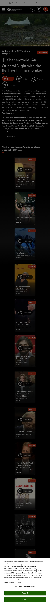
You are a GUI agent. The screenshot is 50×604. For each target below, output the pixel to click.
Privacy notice (16, 573)
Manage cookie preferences (25, 586)
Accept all (25, 600)
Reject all (25, 593)
